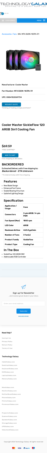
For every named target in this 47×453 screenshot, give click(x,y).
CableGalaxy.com (8, 362)
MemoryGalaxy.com (9, 379)
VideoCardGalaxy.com (10, 430)
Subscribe (23, 311)
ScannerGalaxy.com (9, 416)
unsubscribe (23, 316)
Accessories (7, 34)
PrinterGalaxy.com (9, 401)
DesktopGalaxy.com (9, 365)
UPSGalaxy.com (8, 426)
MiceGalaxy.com (8, 387)
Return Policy (7, 345)
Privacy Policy (7, 341)
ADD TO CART (10, 155)
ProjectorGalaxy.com (10, 413)
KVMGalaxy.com (8, 372)
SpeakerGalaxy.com (9, 420)
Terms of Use (7, 348)
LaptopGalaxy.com (9, 375)
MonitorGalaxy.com (9, 391)
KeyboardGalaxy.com (10, 369)
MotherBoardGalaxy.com (11, 394)
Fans (15, 34)
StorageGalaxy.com (9, 423)
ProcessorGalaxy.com (10, 404)
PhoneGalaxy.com (8, 397)
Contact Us (6, 338)
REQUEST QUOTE (11, 104)
